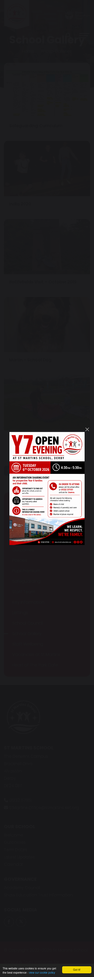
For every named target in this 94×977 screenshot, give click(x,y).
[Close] (87, 429)
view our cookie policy (42, 972)
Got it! (76, 970)
